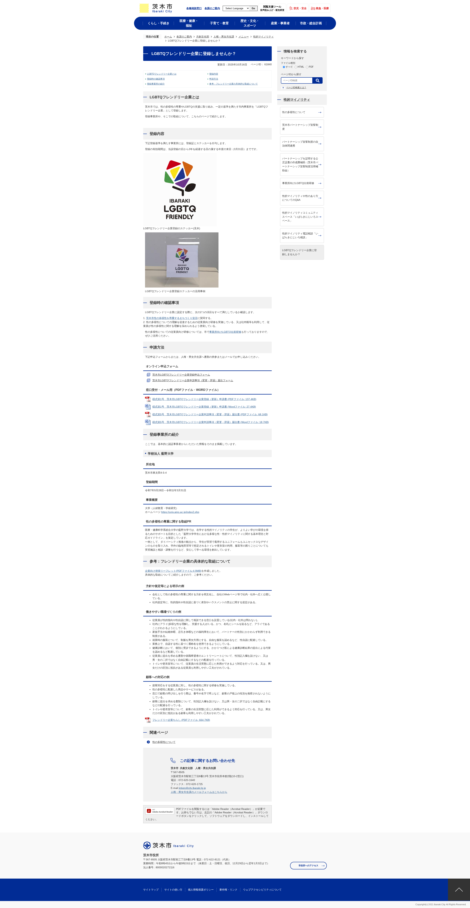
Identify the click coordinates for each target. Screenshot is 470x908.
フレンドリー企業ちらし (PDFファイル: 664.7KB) (181, 719)
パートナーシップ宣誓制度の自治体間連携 (300, 143)
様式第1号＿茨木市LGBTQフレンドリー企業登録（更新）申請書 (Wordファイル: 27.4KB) (204, 406)
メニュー (243, 36)
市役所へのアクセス (308, 865)
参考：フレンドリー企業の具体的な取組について (233, 84)
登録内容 (213, 74)
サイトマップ (151, 889)
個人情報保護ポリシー (201, 889)
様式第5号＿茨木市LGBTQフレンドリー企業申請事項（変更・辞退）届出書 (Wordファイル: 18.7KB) (210, 422)
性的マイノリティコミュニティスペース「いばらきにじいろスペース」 (300, 216)
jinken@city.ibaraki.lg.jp (192, 787)
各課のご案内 (212, 8)
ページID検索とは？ (296, 87)
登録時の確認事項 (156, 79)
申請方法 (213, 79)
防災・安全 (300, 8)
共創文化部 (202, 36)
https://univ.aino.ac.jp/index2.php (180, 512)
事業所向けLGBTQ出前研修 (225, 331)
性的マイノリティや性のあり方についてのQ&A (300, 198)
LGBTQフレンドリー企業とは (161, 74)
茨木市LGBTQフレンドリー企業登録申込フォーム (181, 374)
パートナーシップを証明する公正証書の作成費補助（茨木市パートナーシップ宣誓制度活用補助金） (300, 164)
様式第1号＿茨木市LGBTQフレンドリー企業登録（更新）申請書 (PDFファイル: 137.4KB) (204, 399)
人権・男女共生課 (224, 36)
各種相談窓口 (194, 8)
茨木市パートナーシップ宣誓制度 (300, 126)
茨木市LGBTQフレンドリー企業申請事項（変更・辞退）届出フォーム (192, 380)
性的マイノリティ (263, 36)
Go (253, 8)
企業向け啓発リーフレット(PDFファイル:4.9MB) (173, 570)
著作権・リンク (228, 889)
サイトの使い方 (173, 889)
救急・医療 (322, 8)
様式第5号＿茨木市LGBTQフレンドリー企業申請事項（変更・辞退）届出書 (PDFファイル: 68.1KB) (210, 414)
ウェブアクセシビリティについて (262, 889)
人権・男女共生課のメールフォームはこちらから (199, 792)
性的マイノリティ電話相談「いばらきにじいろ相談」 (300, 235)
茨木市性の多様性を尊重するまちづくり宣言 (172, 318)
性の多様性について (164, 742)
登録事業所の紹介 (156, 84)
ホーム (168, 36)
